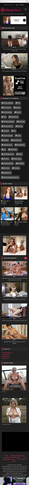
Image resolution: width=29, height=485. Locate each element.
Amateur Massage (8, 102)
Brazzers (18, 107)
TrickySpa (16, 168)
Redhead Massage (8, 163)
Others (20, 154)
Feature (18, 112)
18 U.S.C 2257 (21, 459)
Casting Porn (5, 358)
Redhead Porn (6, 356)
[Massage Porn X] (12, 10)
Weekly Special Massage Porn (11, 177)
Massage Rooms (8, 144)
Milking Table (13, 149)
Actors (6, 455)
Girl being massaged (9, 121)
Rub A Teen (6, 168)
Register (22, 4)
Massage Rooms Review (18, 455)
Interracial (6, 130)
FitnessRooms (14, 116)
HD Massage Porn (8, 126)
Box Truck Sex (7, 107)
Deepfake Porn (6, 354)
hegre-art (20, 126)
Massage (6, 140)
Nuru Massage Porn (8, 154)
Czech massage (7, 112)
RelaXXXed (20, 163)
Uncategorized (7, 172)
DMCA (14, 461)
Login (16, 4)
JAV (14, 130)
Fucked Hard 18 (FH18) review (11, 457)
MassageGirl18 (20, 144)
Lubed (18, 135)
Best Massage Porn (7, 352)
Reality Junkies (17, 158)
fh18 (5, 116)
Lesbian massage (8, 135)
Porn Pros (6, 158)
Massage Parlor (17, 140)
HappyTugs (21, 121)
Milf (4, 149)
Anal (19, 102)
